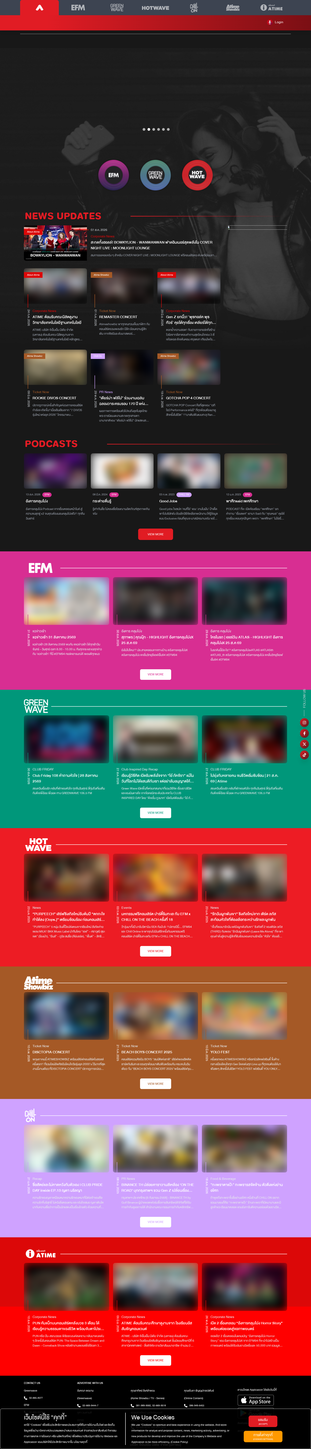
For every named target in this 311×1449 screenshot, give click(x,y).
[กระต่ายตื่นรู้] (122, 471)
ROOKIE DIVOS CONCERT (54, 398)
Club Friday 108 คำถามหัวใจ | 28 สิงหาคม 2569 (65, 778)
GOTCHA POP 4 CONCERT (188, 398)
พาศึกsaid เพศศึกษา (242, 501)
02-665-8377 (36, 1398)
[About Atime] (271, 7)
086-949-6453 (196, 1405)
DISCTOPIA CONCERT (51, 1052)
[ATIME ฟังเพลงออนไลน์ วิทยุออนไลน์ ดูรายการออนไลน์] (39, 7)
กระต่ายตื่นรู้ (102, 501)
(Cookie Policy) (179, 1442)
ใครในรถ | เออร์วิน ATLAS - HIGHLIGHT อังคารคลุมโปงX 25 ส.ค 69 (247, 640)
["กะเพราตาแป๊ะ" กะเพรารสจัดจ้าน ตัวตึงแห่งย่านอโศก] (244, 1148)
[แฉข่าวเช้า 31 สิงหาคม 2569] (66, 601)
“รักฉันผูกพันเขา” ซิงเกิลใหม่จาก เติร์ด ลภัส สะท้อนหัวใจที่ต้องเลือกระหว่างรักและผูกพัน (243, 917)
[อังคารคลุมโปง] (55, 471)
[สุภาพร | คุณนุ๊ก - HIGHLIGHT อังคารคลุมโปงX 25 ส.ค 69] (155, 601)
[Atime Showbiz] (232, 7)
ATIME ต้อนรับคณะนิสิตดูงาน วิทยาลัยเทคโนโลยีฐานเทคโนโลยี (57, 320)
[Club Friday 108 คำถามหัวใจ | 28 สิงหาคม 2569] (66, 739)
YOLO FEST (220, 1052)
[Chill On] (194, 7)
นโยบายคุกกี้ (80, 1442)
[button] (275, 22)
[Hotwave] (155, 7)
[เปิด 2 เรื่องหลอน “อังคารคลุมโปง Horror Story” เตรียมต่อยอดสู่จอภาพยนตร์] (244, 1287)
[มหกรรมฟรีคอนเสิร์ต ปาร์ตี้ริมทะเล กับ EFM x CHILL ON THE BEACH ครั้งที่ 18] (155, 878)
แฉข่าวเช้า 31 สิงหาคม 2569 (54, 637)
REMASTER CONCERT (118, 317)
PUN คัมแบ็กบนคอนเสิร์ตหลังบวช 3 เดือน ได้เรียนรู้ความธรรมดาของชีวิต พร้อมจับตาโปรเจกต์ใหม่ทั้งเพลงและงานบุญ (68, 1326)
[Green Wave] (117, 7)
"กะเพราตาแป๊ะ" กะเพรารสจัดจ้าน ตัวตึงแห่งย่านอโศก (247, 1187)
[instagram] (304, 722)
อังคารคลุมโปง (37, 501)
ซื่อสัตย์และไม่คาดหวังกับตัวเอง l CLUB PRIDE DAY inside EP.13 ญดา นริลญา (68, 1187)
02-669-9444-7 (90, 1405)
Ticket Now (107, 311)
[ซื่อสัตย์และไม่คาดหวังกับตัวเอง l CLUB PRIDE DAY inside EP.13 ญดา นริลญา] (66, 1148)
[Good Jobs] (188, 471)
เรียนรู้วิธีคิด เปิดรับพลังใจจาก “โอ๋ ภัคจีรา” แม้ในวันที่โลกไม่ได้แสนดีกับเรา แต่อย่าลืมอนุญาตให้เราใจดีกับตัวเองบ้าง (157, 778)
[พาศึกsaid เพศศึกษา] (255, 471)
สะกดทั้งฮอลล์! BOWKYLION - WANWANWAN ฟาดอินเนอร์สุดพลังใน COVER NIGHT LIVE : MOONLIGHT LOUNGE (151, 245)
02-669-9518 (159, 1405)
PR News (106, 392)
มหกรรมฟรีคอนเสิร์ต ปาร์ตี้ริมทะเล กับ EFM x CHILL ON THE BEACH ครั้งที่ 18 (155, 917)
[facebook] (304, 733)
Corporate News (102, 236)
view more (156, 534)
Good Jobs (168, 501)
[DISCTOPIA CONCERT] (66, 1016)
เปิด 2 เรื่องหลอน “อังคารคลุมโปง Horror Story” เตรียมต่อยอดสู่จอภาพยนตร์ (247, 1326)
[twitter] (304, 744)
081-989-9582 (143, 1405)
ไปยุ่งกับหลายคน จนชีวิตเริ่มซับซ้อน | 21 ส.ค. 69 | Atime (244, 778)
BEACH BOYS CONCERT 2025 (146, 1052)
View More (156, 674)
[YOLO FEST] (244, 1016)
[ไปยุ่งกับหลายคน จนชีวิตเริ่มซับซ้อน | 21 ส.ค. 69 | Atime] (244, 739)
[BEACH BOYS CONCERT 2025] (155, 1016)
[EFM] (78, 7)
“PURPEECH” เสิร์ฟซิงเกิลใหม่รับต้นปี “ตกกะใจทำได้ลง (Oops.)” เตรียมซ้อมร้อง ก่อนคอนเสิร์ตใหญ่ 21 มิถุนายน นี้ (69, 917)
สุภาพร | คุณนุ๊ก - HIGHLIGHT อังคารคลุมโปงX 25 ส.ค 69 (157, 640)
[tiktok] (304, 755)
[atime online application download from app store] (262, 1400)
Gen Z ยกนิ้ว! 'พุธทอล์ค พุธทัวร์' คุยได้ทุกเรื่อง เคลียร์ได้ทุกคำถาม (189, 323)
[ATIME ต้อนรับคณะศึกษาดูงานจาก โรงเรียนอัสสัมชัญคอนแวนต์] (155, 1287)
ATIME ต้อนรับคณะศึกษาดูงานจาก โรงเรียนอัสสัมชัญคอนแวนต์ (156, 1326)
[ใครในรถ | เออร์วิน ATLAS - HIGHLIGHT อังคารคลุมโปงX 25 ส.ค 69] (244, 601)
